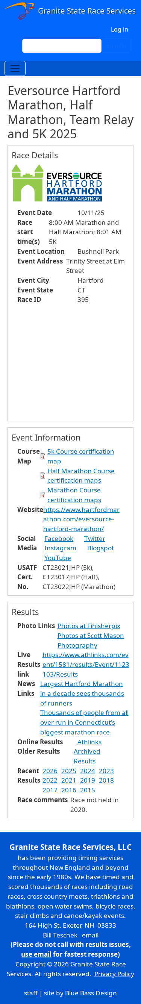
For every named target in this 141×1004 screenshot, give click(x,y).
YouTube (57, 557)
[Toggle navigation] (15, 68)
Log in (119, 29)
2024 (87, 770)
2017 (50, 790)
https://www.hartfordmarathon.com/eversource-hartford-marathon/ (81, 519)
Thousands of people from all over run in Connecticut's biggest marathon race (84, 722)
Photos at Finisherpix (89, 625)
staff (31, 993)
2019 (87, 780)
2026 (50, 770)
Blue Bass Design (91, 993)
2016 (68, 790)
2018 (106, 780)
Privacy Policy (114, 973)
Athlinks (89, 741)
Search (116, 46)
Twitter (94, 538)
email (90, 935)
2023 (106, 770)
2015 (87, 790)
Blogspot (100, 548)
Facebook (58, 538)
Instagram (60, 548)
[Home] (70, 11)
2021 (68, 780)
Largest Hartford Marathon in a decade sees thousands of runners (82, 693)
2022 (50, 780)
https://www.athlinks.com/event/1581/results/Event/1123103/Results (85, 664)
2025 (68, 770)
